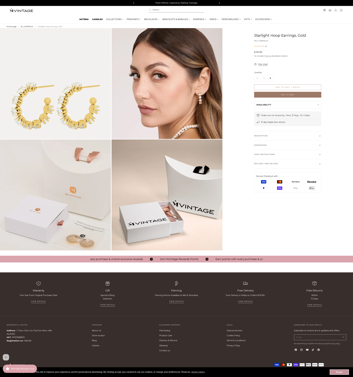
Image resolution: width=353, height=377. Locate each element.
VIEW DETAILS (107, 305)
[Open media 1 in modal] (106, 33)
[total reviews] (287, 46)
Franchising (164, 330)
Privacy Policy (233, 345)
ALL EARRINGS (27, 27)
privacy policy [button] (198, 372)
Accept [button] (339, 372)
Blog (94, 340)
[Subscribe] (343, 337)
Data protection (234, 330)
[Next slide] (219, 3)
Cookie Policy (233, 335)
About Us (96, 330)
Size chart (263, 64)
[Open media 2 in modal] (217, 33)
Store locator (98, 335)
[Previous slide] (134, 3)
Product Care (165, 335)
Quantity (258, 72)
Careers (95, 345)
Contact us (164, 350)
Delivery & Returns (168, 340)
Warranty (163, 345)
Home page (12, 27)
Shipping (267, 56)
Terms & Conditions (236, 340)
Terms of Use (323, 343)
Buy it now (287, 95)
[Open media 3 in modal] (106, 144)
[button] (176, 10)
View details (38, 301)
